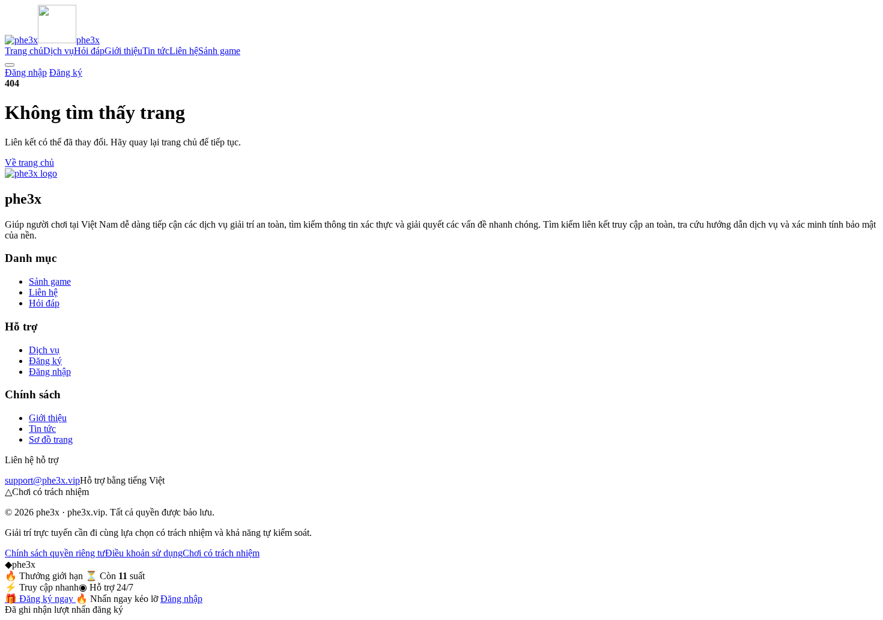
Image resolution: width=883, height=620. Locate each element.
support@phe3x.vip (42, 480)
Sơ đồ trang (51, 439)
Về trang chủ (29, 162)
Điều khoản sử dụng (144, 553)
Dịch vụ (58, 51)
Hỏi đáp (89, 51)
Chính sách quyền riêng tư (55, 553)
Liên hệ (183, 51)
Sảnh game (219, 51)
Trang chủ (24, 51)
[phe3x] (31, 173)
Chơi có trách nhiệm (221, 553)
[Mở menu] (9, 65)
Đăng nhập (26, 72)
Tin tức (155, 51)
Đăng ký (65, 72)
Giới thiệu (123, 51)
